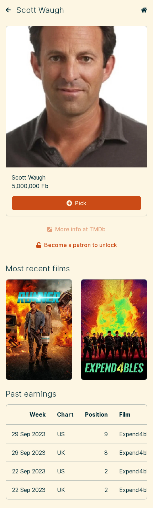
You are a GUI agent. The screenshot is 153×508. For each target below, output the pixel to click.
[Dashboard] (144, 10)
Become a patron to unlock (80, 244)
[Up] (8, 10)
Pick (80, 203)
